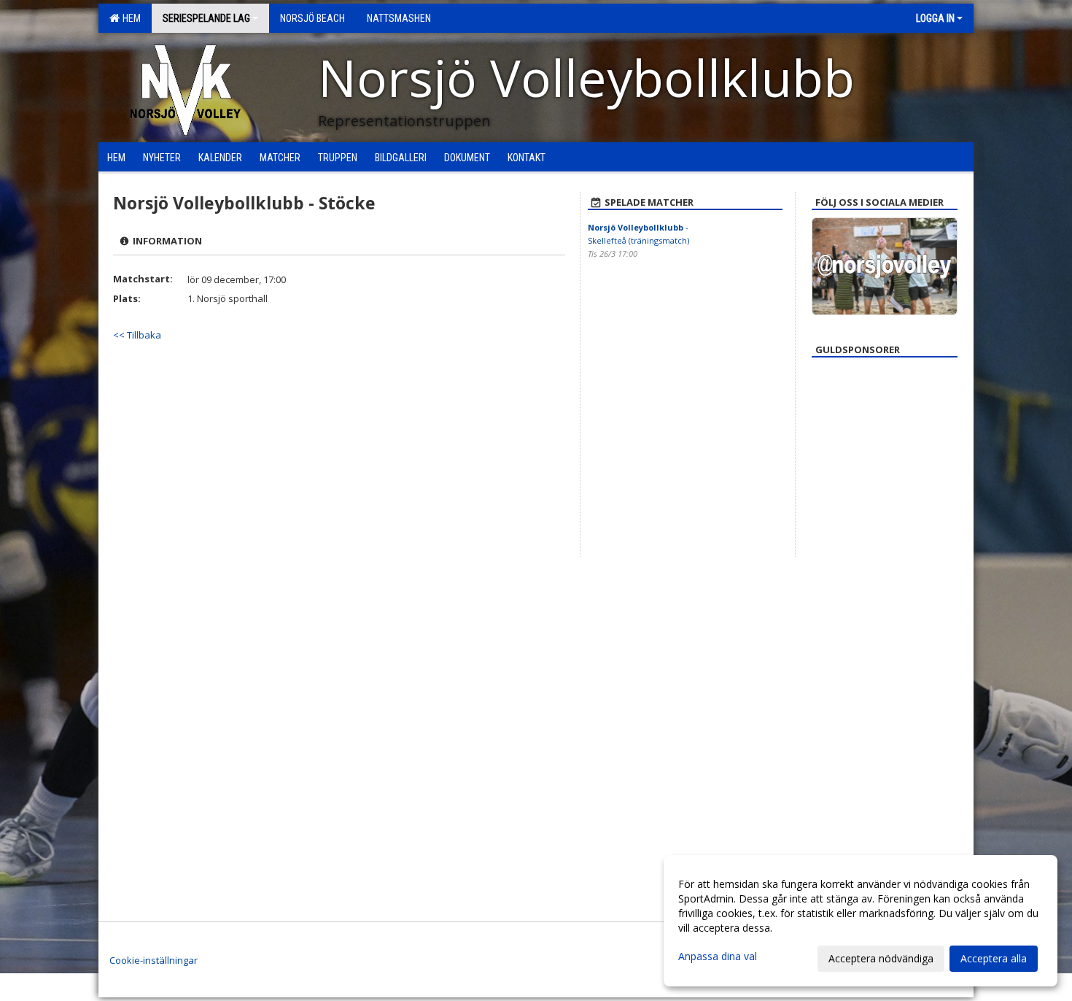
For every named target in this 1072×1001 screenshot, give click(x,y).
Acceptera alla (993, 958)
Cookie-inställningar (153, 960)
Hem (129, 18)
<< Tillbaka (137, 334)
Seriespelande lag (206, 18)
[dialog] (860, 920)
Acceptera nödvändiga (880, 958)
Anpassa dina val (717, 956)
